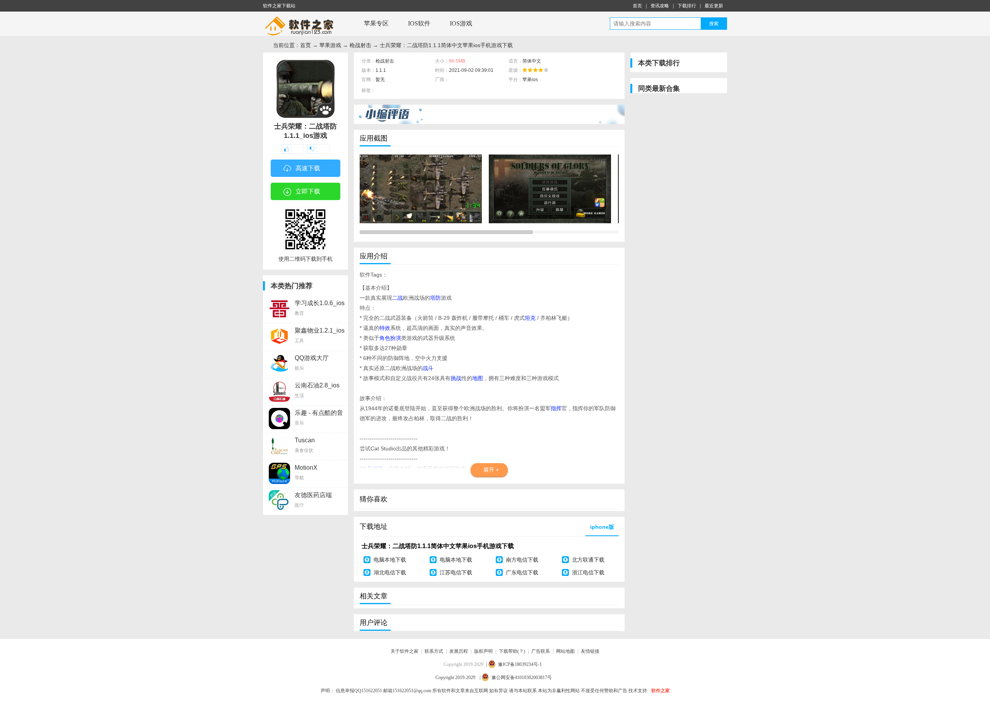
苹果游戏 (330, 45)
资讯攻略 (659, 5)
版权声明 (483, 651)
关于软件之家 (404, 651)
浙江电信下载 (588, 572)
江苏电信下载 (456, 572)
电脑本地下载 (390, 560)
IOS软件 (419, 23)
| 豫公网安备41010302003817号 (516, 677)
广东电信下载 (522, 572)
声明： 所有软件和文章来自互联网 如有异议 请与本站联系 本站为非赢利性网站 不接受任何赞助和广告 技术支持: (484, 690)
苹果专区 (376, 23)
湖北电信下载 (390, 572)
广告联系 (540, 651)
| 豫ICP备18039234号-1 (514, 664)
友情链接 (590, 651)
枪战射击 (360, 45)
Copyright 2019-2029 (455, 677)
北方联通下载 (588, 560)
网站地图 (565, 651)
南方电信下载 (522, 560)
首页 (637, 5)
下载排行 (687, 5)
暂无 (380, 79)
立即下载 (307, 191)
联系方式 (434, 651)
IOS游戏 (461, 23)
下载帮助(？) (512, 651)
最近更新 (714, 5)
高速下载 (307, 168)
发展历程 (458, 651)
